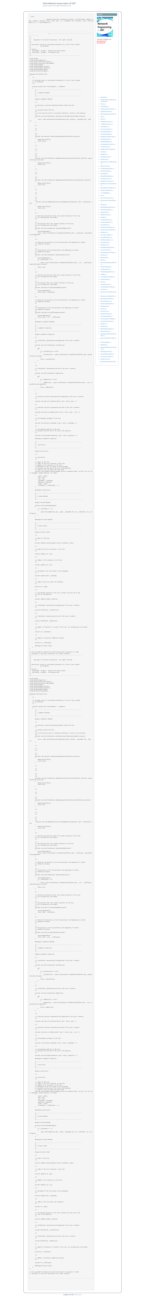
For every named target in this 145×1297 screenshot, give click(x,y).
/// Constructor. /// (38, 458)
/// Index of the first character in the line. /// (47, 549)
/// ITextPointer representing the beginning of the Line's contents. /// (55, 340)
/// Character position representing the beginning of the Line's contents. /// (57, 397)
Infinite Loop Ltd (78, 1294)
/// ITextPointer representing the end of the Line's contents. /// (53, 368)
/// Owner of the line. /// (40, 539)
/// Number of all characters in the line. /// (46, 560)
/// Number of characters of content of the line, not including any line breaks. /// (59, 627)
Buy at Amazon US (101, 41)
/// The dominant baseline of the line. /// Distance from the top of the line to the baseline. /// (51, 430)
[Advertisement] (103, 70)
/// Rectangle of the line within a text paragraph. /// (49, 571)
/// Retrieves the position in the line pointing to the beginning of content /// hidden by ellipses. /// (58, 244)
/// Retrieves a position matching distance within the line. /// (52, 106)
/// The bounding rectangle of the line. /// (45, 419)
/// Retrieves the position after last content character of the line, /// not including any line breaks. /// (55, 217)
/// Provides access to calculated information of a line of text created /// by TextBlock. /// (55, 81)
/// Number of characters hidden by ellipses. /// (47, 638)
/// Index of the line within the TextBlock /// (46, 582)
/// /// (34, 129)
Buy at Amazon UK (101, 42)
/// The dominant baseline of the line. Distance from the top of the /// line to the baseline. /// (55, 594)
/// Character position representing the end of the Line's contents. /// (55, 407)
